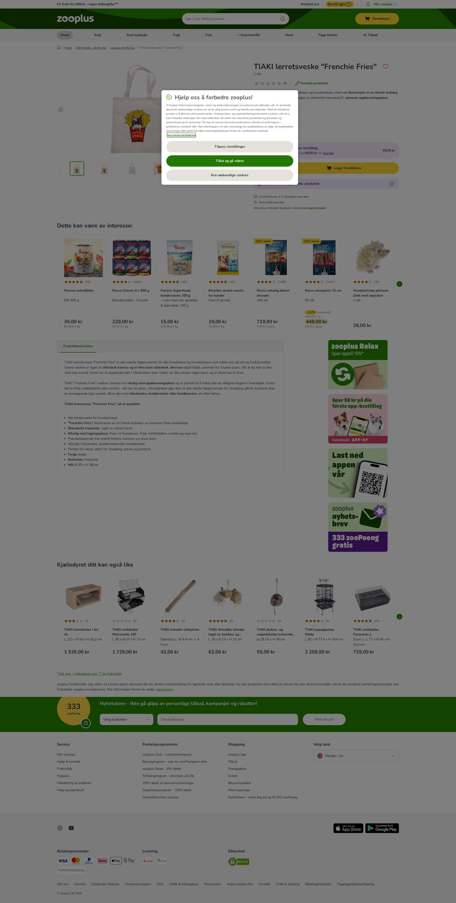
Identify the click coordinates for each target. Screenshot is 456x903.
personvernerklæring (181, 135)
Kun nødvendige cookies (229, 175)
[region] (230, 137)
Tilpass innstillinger (229, 146)
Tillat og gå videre (230, 161)
